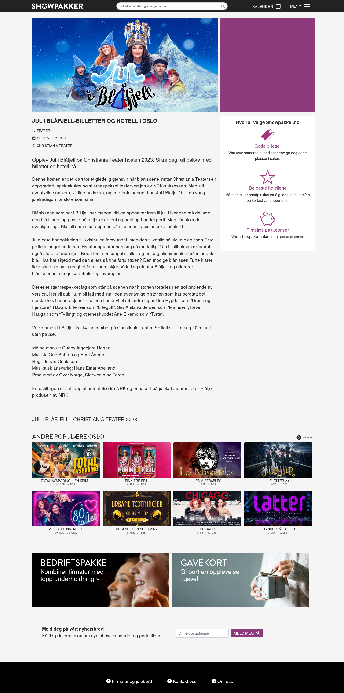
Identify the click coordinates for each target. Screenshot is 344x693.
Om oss (225, 681)
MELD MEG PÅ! (247, 633)
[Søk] (278, 5)
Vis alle (307, 437)
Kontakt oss (185, 681)
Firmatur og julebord (132, 681)
